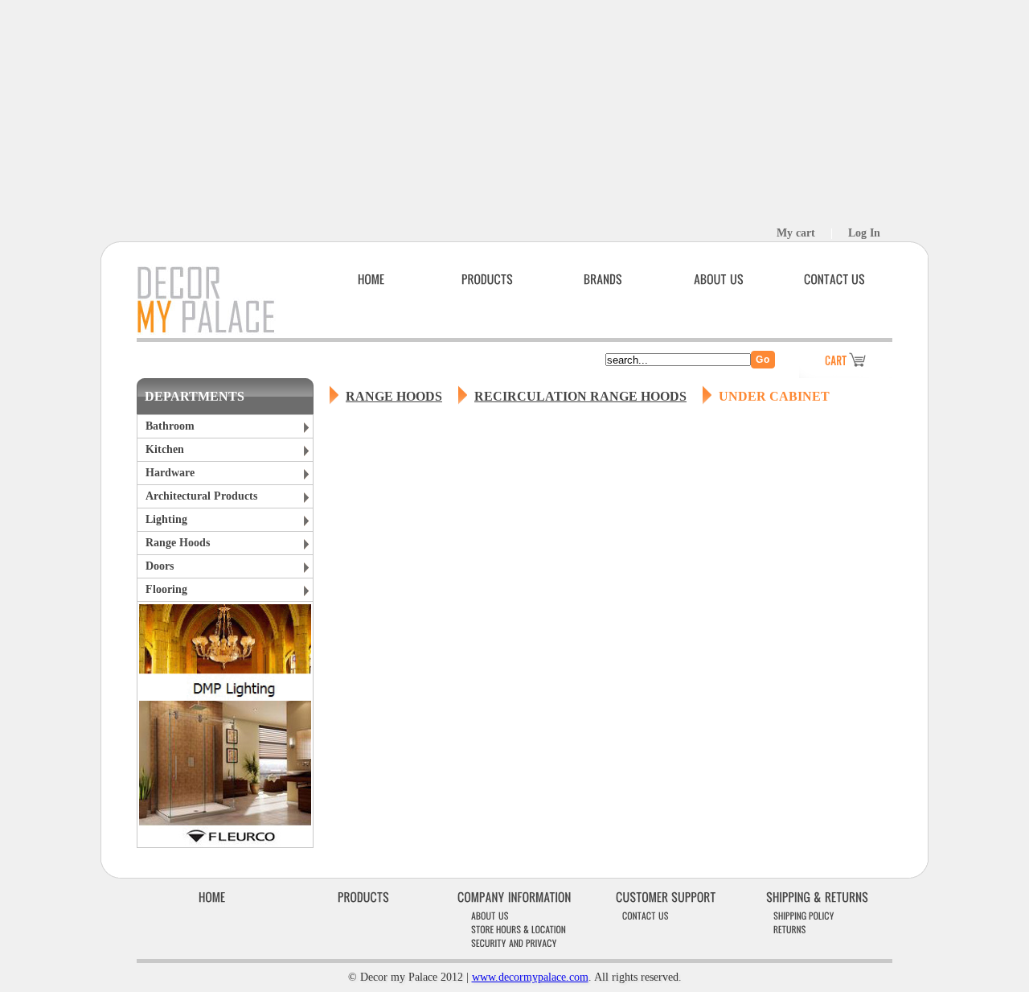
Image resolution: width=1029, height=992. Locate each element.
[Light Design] (225, 696)
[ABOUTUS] (719, 280)
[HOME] (371, 280)
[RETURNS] (789, 928)
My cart (796, 233)
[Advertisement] (514, 112)
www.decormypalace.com (530, 977)
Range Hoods (394, 396)
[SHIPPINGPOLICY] (803, 915)
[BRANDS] (603, 280)
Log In (864, 233)
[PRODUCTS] (487, 280)
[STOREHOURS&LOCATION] (518, 928)
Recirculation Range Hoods (580, 396)
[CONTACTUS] (834, 280)
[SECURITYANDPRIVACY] (514, 942)
